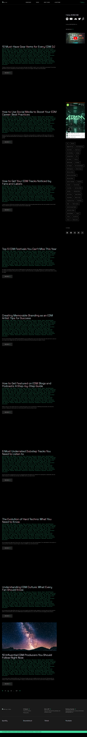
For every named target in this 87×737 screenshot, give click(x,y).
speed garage (5, 62)
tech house (31, 62)
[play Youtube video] (75, 38)
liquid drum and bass (33, 56)
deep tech (16, 51)
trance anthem (52, 62)
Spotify (4, 721)
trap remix (7, 63)
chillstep (30, 50)
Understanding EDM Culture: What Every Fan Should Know (27, 588)
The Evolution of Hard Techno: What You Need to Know (26, 520)
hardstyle (42, 55)
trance (46, 62)
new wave (50, 58)
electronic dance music (71, 175)
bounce (16, 50)
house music (5, 56)
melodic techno (13, 58)
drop (29, 51)
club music (47, 50)
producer (26, 59)
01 (5, 690)
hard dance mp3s (78, 188)
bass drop (29, 49)
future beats (18, 55)
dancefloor (5, 51)
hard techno (69, 194)
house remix (11, 56)
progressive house (48, 59)
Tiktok (46, 721)
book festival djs (79, 146)
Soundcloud (27, 721)
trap (3, 63)
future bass (12, 55)
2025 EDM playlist (6, 49)
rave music (28, 60)
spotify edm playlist (71, 210)
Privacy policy (26, 712)
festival (30, 54)
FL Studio (48, 54)
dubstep (53, 51)
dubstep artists (70, 156)
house (46, 55)
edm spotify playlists (79, 165)
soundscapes (45, 60)
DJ (26, 51)
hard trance (36, 55)
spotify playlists (70, 213)
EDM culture (13, 52)
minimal (18, 58)
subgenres (11, 62)
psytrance (13, 60)
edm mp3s (77, 162)
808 (11, 49)
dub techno (48, 51)
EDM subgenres (40, 52)
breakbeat (21, 50)
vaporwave (44, 63)
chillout (26, 50)
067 (17, 690)
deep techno (21, 51)
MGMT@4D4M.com (73, 24)
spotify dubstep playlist (71, 207)
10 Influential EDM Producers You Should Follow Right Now (27, 656)
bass (25, 49)
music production (31, 58)
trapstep (12, 63)
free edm (69, 184)
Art (67, 143)
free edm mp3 (76, 184)
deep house (10, 51)
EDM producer (33, 52)
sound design (38, 60)
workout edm (75, 219)
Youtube (69, 721)
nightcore (4, 59)
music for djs (77, 197)
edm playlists (69, 165)
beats (44, 49)
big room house (10, 50)
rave (17, 60)
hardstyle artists (77, 191)
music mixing (24, 58)
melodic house (5, 58)
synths (21, 62)
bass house (34, 49)
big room (4, 50)
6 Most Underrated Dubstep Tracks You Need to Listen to (26, 453)
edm (3, 52)
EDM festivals (20, 52)
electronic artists (70, 172)
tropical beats (18, 63)
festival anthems (36, 54)
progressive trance (6, 60)
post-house (21, 59)
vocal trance (5, 64)
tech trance (37, 62)
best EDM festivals (49, 49)
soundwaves (51, 60)
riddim (68, 204)
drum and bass (34, 51)
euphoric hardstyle (70, 181)
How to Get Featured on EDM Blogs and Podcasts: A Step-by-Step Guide (26, 385)
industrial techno (24, 56)
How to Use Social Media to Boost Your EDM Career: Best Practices (29, 113)
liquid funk (40, 56)
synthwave (26, 62)
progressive (32, 59)
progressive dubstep (40, 59)
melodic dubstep (46, 56)
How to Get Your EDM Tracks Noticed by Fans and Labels (26, 182)
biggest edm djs (70, 146)
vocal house (50, 63)
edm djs (76, 159)
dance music (53, 50)
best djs (72, 143)
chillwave (35, 50)
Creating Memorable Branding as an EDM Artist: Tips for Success (27, 317)
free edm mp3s (6, 55)
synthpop (16, 62)
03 (11, 690)
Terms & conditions (27, 710)
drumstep (40, 51)
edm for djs (26, 52)
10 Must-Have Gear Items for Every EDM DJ (28, 46)
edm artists (8, 52)
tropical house (25, 63)
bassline (39, 49)
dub (44, 51)
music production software (41, 58)
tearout (77, 213)
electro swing (5, 54)
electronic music (12, 54)
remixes (32, 60)
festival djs (43, 54)
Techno (42, 62)
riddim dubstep (75, 204)
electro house (51, 52)
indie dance (17, 56)
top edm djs (75, 216)
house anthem (51, 55)
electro (45, 52)
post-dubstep (15, 59)
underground (38, 63)
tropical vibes (31, 63)
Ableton (15, 49)
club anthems (41, 50)
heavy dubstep (78, 194)
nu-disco (9, 59)
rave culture (22, 60)
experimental (25, 54)
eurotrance (19, 54)
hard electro (30, 55)
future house (24, 55)
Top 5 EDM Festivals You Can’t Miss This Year (29, 249)
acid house (20, 49)
